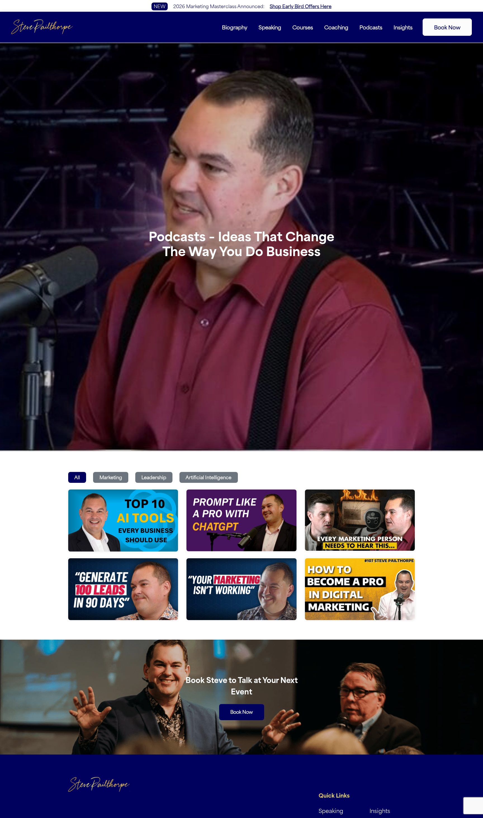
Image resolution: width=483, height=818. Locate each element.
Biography (234, 26)
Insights (403, 26)
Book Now (447, 27)
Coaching (336, 26)
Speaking (270, 26)
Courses (302, 26)
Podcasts (370, 26)
